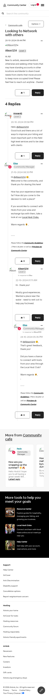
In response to (25, 275)
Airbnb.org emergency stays (15, 678)
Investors (7, 667)
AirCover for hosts (10, 616)
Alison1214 (11, 50)
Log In (33, 5)
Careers (6, 662)
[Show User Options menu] (42, 5)
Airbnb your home (10, 610)
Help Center (8, 570)
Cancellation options (11, 591)
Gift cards (7, 673)
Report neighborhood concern (15, 597)
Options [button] (34, 24)
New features (8, 656)
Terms (14, 690)
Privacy (6, 690)
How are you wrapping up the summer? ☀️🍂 (17, 464)
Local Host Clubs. (30, 217)
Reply (38, 92)
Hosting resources (10, 621)
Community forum (11, 627)
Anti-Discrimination (11, 581)
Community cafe (15, 25)
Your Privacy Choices (11, 693)
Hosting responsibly (11, 632)
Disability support (10, 586)
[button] (42, 41)
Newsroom (7, 651)
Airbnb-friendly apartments (14, 637)
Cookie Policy (24, 690)
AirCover (6, 575)
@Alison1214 (22, 127)
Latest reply (14, 479)
